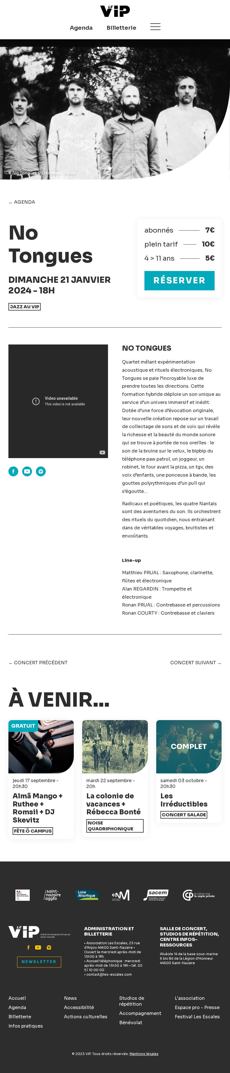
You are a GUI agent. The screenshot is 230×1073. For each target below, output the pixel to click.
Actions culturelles (85, 1017)
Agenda (81, 27)
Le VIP (115, 11)
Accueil (17, 998)
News (70, 998)
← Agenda (21, 202)
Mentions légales (144, 1054)
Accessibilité (79, 1007)
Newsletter (39, 961)
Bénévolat (130, 1023)
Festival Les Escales (197, 1017)
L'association (190, 998)
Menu (155, 26)
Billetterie (121, 27)
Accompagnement (140, 1013)
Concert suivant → (196, 663)
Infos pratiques (25, 1026)
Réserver (179, 280)
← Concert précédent (38, 663)
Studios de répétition (131, 1001)
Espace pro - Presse (197, 1007)
